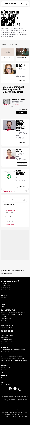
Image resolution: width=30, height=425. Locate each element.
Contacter (22, 80)
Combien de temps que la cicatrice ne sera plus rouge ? (13, 358)
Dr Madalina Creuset (5, 287)
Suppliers (3, 382)
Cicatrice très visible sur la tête (7, 351)
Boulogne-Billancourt (10, 210)
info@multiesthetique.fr (21, 408)
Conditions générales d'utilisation (19, 416)
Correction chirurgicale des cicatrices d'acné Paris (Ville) (13, 312)
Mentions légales (19, 414)
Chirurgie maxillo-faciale (6, 339)
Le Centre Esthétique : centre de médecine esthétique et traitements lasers (20, 125)
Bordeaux (3, 306)
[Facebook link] (15, 389)
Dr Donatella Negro (18, 99)
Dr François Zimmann (5, 285)
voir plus (17, 102)
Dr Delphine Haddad (20, 66)
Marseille (3, 304)
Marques (3, 380)
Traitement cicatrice (10, 224)
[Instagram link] (10, 389)
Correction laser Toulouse (6, 327)
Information (4, 44)
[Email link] (19, 389)
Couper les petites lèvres (6, 343)
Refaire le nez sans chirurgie (7, 335)
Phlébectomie (4, 333)
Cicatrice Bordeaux (5, 320)
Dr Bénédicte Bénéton (20, 150)
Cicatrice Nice (4, 316)
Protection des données (7, 412)
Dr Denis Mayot (4, 292)
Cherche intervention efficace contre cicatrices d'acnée (13, 349)
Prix (16, 44)
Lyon (2, 299)
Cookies (25, 412)
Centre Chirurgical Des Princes (20, 172)
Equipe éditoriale (4, 369)
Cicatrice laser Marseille (6, 318)
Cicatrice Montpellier (5, 323)
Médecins (11, 44)
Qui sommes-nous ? (5, 367)
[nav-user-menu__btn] (26, 4)
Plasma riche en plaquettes (7, 341)
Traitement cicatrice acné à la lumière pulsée (10, 354)
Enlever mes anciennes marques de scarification (11, 356)
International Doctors (5, 384)
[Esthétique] (11, 4)
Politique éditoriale (6, 416)
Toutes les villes (9, 209)
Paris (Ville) (3, 297)
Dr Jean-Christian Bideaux (7, 289)
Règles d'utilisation (17, 412)
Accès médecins (4, 377)
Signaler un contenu (5, 372)
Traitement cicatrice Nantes (7, 325)
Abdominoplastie (4, 337)
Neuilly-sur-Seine (9, 212)
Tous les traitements (10, 221)
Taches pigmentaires (10, 223)
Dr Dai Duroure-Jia (5, 283)
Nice (2, 302)
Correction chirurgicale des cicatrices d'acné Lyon (12, 314)
